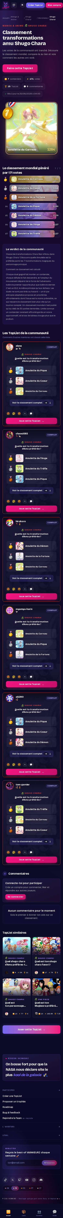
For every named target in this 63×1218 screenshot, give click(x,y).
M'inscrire (49, 1163)
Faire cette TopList (20, 68)
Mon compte (54, 5)
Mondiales (43, 18)
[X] (13, 1180)
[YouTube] (27, 1180)
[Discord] (41, 1180)
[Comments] (31, 413)
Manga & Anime (15, 18)
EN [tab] (8, 1188)
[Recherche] (22, 5)
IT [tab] (40, 1188)
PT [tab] (32, 1188)
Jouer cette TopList (31, 1029)
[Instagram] (34, 1180)
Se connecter (15, 897)
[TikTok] (5, 1180)
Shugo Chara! (28, 18)
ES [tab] (24, 1188)
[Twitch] (20, 1180)
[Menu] (14, 5)
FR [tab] (16, 1188)
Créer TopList (35, 5)
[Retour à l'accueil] (5, 5)
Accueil (6, 18)
